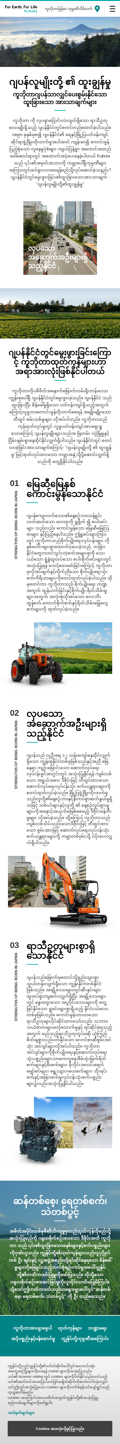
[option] (60, 238)
